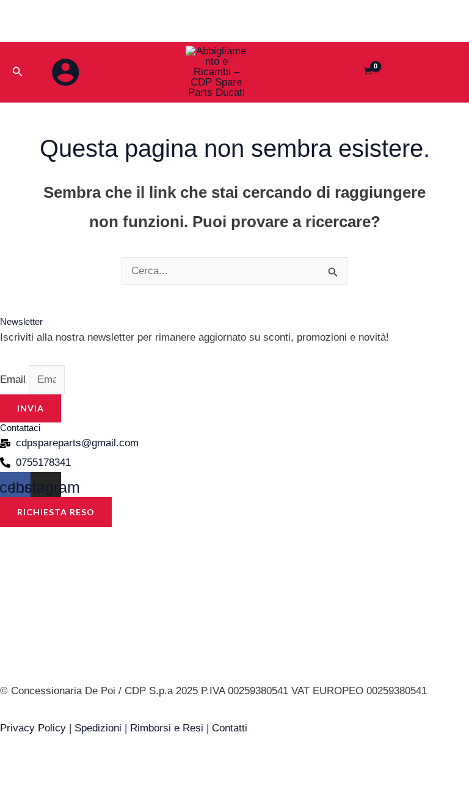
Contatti (229, 728)
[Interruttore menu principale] (442, 70)
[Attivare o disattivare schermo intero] (54, 768)
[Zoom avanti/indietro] (17, 768)
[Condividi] (92, 768)
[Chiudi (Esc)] (129, 768)
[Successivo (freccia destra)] (54, 791)
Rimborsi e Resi (166, 728)
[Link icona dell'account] (65, 72)
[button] (17, 72)
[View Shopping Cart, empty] (368, 72)
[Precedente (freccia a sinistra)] (17, 791)
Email (14, 379)
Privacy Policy (33, 728)
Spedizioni (98, 728)
